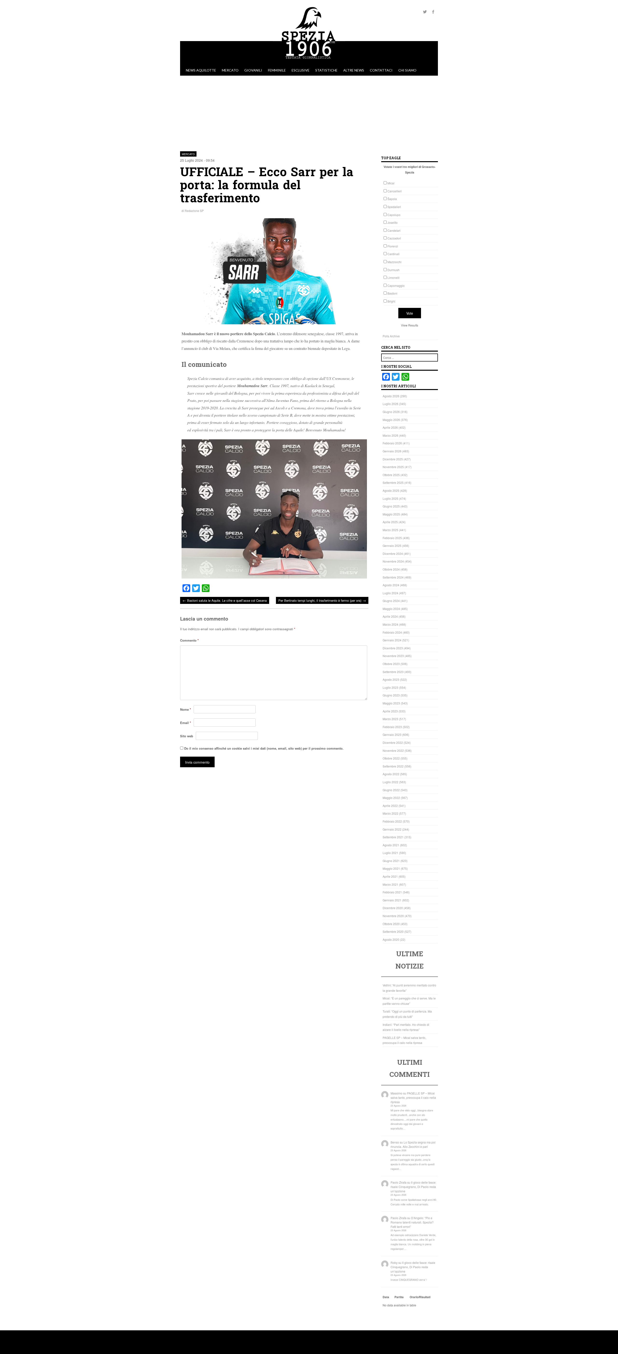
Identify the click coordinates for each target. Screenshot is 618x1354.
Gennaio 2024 (392, 640)
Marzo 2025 (390, 530)
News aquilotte (201, 70)
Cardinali (393, 254)
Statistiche (326, 70)
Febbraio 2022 (392, 821)
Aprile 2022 (390, 806)
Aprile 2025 (390, 522)
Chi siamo (407, 70)
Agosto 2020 (391, 939)
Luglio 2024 (390, 593)
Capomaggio (396, 285)
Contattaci (381, 70)
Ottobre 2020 (391, 924)
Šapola (392, 199)
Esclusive (300, 70)
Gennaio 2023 (392, 734)
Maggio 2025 (391, 514)
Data (386, 1297)
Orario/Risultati (420, 1297)
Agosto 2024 (391, 585)
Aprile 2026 (390, 427)
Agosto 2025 (391, 490)
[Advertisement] (309, 112)
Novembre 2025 (393, 467)
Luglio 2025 (390, 498)
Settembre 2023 (393, 672)
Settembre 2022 (393, 766)
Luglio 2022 (390, 782)
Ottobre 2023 (391, 664)
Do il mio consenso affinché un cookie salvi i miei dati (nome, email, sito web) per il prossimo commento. (264, 748)
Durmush (393, 270)
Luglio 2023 (390, 687)
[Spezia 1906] (309, 62)
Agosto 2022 (391, 774)
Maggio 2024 (391, 609)
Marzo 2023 (390, 719)
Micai (390, 183)
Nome (185, 709)
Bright (391, 301)
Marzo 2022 (390, 813)
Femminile (277, 70)
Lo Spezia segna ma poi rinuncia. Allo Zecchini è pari (413, 1144)
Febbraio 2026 (392, 443)
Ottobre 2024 (391, 569)
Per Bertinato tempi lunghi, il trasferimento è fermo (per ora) (322, 600)
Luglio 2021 (390, 853)
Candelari (393, 230)
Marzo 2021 (390, 884)
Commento (189, 640)
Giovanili (253, 70)
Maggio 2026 (391, 420)
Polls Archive (391, 336)
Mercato (230, 70)
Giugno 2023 (391, 695)
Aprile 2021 (390, 876)
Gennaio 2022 (392, 829)
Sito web (186, 736)
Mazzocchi (394, 262)
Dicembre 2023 (393, 648)
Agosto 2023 (391, 679)
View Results (409, 325)
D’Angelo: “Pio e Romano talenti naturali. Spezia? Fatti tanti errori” (412, 1222)
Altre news (353, 70)
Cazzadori (394, 238)
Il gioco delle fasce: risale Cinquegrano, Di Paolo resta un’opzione (413, 1186)
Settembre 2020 (393, 931)
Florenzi (392, 246)
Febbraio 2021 (392, 892)
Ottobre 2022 (391, 758)
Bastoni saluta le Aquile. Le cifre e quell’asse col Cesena (225, 600)
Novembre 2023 (393, 656)
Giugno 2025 (391, 506)
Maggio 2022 (391, 798)
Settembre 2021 (393, 837)
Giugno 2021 (391, 861)
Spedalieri (394, 207)
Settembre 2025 (393, 482)
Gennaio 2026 (392, 451)
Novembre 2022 (393, 750)
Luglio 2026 (390, 404)
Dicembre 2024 (393, 553)
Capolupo (393, 215)
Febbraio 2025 (392, 538)
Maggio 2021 (391, 868)
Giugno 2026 (391, 412)
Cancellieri (394, 191)
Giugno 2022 (391, 790)
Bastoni (392, 293)
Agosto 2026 (391, 396)
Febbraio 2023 (392, 727)
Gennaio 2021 (392, 900)
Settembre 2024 (393, 577)
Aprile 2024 (390, 616)
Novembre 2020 (393, 916)
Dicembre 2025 (393, 459)
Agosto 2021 (391, 845)
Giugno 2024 (391, 601)
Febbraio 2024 (392, 632)
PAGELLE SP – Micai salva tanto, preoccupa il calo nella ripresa (413, 1097)
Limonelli (393, 277)
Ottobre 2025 (391, 475)
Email (185, 722)
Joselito (392, 222)
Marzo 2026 (390, 435)
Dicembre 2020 (393, 908)
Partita (399, 1297)
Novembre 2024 (393, 561)
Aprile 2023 (390, 711)
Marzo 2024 (390, 624)
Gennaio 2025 (392, 545)
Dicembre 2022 (393, 742)
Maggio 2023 (391, 703)
